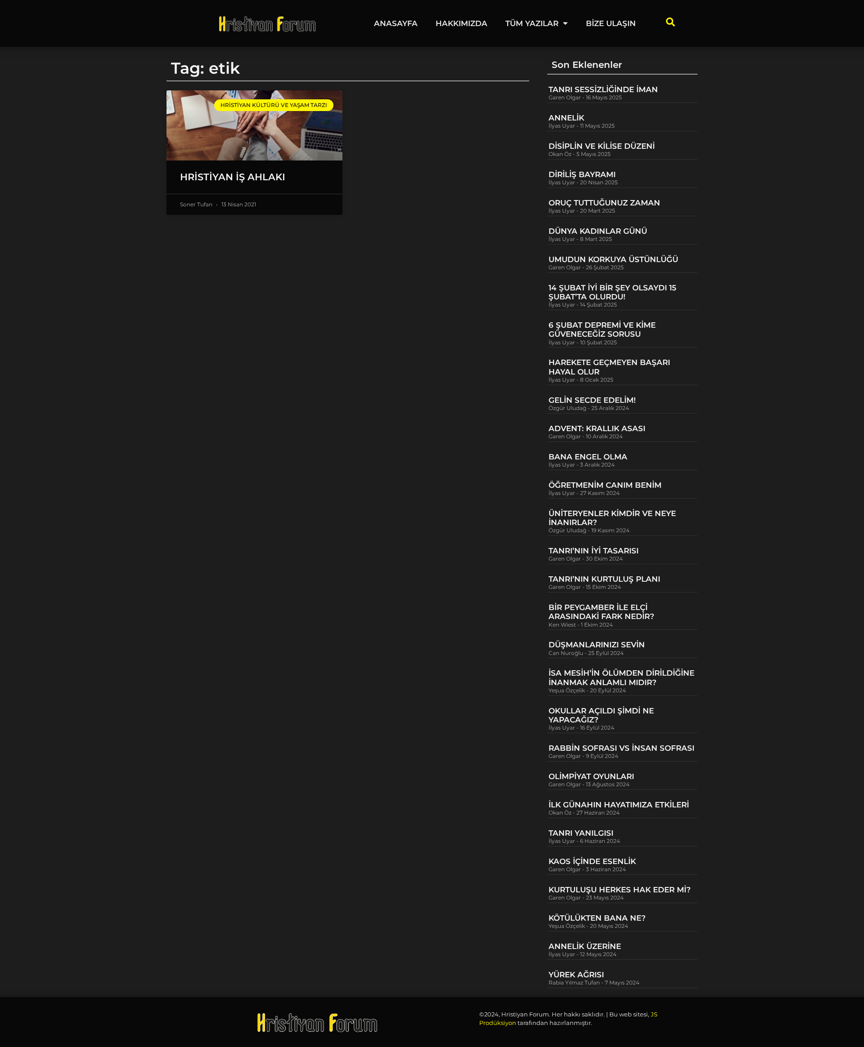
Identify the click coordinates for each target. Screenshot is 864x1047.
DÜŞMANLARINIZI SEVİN (597, 644)
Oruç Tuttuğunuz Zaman (604, 202)
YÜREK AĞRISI (576, 974)
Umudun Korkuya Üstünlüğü (613, 259)
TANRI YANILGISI (581, 833)
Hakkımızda (461, 23)
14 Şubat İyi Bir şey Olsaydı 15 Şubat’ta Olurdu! (612, 292)
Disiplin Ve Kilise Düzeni (602, 146)
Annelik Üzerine (585, 946)
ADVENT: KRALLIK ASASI (597, 428)
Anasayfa (396, 23)
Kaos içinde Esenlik (592, 861)
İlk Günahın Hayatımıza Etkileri (619, 804)
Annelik (566, 117)
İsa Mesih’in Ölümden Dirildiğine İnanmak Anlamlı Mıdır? (621, 677)
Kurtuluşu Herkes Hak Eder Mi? (620, 889)
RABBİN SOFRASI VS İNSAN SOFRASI (621, 748)
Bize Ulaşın (611, 23)
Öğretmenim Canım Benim (605, 485)
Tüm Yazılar (531, 23)
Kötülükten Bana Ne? (597, 917)
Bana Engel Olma (588, 456)
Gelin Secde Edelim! (592, 400)
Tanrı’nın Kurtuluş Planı (604, 579)
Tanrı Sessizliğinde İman (603, 89)
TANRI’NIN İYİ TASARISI (594, 550)
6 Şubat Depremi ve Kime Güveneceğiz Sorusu (602, 330)
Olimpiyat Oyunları (591, 776)
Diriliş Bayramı (582, 174)
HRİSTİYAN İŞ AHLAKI (232, 177)
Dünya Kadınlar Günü (598, 231)
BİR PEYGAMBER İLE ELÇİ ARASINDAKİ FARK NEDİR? (603, 612)
